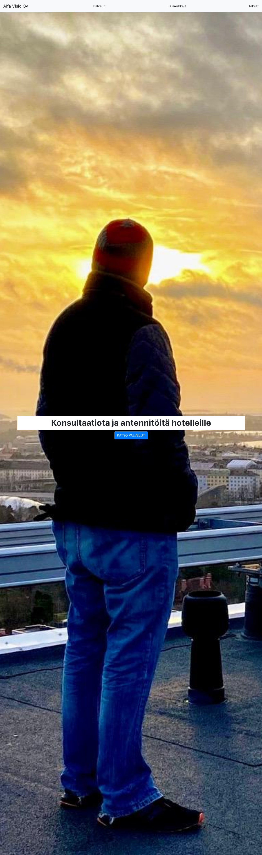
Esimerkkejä (177, 6)
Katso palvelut (131, 435)
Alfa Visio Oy (15, 6)
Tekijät (253, 6)
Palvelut (99, 6)
